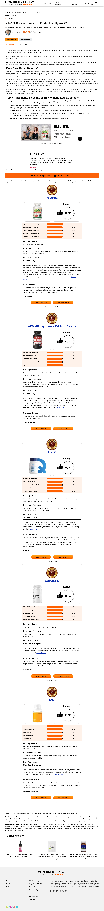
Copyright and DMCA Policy (36, 884)
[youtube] (66, 891)
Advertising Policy (34, 881)
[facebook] (51, 891)
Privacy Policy (33, 899)
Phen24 (51, 699)
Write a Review (11, 39)
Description (10, 44)
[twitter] (63, 891)
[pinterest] (57, 891)
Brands (86, 3)
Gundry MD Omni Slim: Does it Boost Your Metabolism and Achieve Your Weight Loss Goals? (83, 856)
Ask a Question (25, 39)
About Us (8, 890)
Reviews (19, 44)
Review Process (74, 3)
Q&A (26, 44)
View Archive (34, 168)
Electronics (48, 3)
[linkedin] (60, 891)
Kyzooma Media (85, 907)
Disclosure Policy (33, 896)
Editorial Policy (33, 893)
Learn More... (61, 407)
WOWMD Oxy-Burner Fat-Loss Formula (52, 326)
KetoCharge (52, 580)
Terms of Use (32, 887)
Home (6, 12)
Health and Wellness (58, 3)
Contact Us (94, 3)
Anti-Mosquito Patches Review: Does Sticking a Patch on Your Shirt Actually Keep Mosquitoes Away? (52, 856)
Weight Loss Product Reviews (33, 12)
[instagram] (54, 891)
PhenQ (52, 452)
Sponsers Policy (33, 890)
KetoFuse (52, 197)
